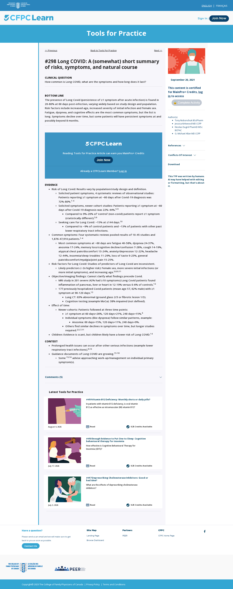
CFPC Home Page (166, 536)
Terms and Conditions (114, 584)
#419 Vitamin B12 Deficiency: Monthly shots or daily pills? (118, 399)
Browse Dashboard (95, 540)
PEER (124, 536)
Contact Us (30, 545)
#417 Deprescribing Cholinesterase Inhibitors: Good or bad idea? (117, 479)
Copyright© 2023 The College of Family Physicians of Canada (52, 584)
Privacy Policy (93, 584)
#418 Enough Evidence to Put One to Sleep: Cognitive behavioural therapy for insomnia (116, 440)
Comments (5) (54, 377)
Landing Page (93, 536)
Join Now (219, 18)
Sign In (202, 18)
